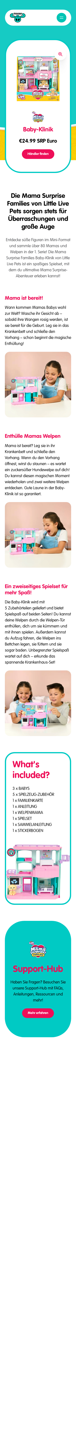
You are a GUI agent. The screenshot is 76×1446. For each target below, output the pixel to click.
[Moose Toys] (18, 17)
